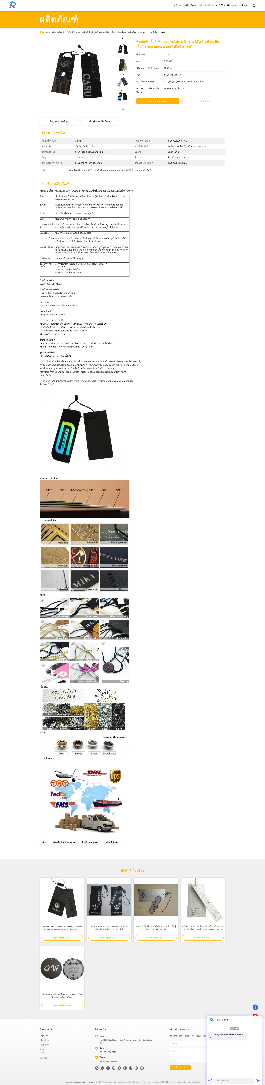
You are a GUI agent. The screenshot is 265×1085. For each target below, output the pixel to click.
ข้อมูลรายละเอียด (59, 121)
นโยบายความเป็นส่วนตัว (75, 1082)
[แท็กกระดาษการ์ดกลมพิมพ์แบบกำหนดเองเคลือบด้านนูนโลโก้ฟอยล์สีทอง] (62, 967)
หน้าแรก (178, 5)
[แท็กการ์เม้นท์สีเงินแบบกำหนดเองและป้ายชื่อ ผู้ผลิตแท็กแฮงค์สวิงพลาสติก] (156, 900)
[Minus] (258, 1019)
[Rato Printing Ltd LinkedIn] (125, 1069)
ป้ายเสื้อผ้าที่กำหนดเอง (64, 842)
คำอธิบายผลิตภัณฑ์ (100, 121)
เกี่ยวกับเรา (191, 5)
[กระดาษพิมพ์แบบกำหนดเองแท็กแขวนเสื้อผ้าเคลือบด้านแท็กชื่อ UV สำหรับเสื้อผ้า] (109, 900)
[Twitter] (102, 1069)
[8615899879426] (136, 1069)
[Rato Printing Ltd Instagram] (114, 1069)
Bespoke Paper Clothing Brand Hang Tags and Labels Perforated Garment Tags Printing (62, 927)
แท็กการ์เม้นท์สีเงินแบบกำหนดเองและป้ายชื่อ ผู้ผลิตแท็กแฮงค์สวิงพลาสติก (156, 927)
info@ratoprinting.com (109, 1061)
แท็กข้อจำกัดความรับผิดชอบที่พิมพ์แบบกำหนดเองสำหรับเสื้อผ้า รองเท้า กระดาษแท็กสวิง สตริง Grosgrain (203, 928)
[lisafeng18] (142, 1069)
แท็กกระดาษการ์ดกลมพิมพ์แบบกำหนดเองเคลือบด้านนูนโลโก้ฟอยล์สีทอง (62, 995)
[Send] (258, 1081)
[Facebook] (255, 1007)
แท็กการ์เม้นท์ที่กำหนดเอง (72, 32)
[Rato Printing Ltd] (12, 6)
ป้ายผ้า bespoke (90, 842)
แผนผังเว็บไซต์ (95, 1082)
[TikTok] (131, 1069)
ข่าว (214, 5)
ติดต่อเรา (232, 5)
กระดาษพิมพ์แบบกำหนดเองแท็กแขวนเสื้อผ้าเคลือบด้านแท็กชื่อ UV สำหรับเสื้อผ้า (109, 927)
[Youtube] (119, 1069)
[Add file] (210, 1081)
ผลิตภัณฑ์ (204, 5)
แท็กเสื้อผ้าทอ (112, 842)
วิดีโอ (222, 5)
